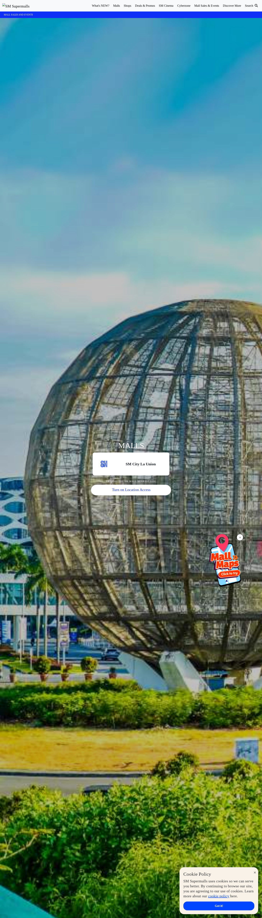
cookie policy (218, 896)
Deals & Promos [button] (145, 5)
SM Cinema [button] (166, 5)
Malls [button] (116, 5)
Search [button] (249, 5)
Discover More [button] (232, 5)
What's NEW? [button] (100, 5)
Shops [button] (127, 5)
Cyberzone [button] (183, 5)
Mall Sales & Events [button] (206, 5)
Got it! (219, 905)
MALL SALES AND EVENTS (18, 14)
